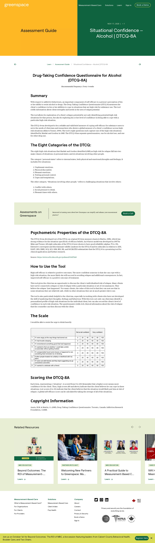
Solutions (109, 5)
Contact (77, 510)
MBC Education (25, 465)
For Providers (19, 514)
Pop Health (52, 510)
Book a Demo (79, 517)
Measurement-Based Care (90, 5)
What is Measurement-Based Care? (28, 503)
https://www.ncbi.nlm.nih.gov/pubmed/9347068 (56, 257)
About (76, 503)
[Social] (96, 499)
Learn (119, 5)
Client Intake (52, 506)
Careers (77, 506)
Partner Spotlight (70, 465)
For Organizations (21, 506)
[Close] (151, 538)
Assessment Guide (62, 64)
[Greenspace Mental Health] (133, 500)
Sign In (128, 5)
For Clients (18, 510)
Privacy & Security (81, 514)
